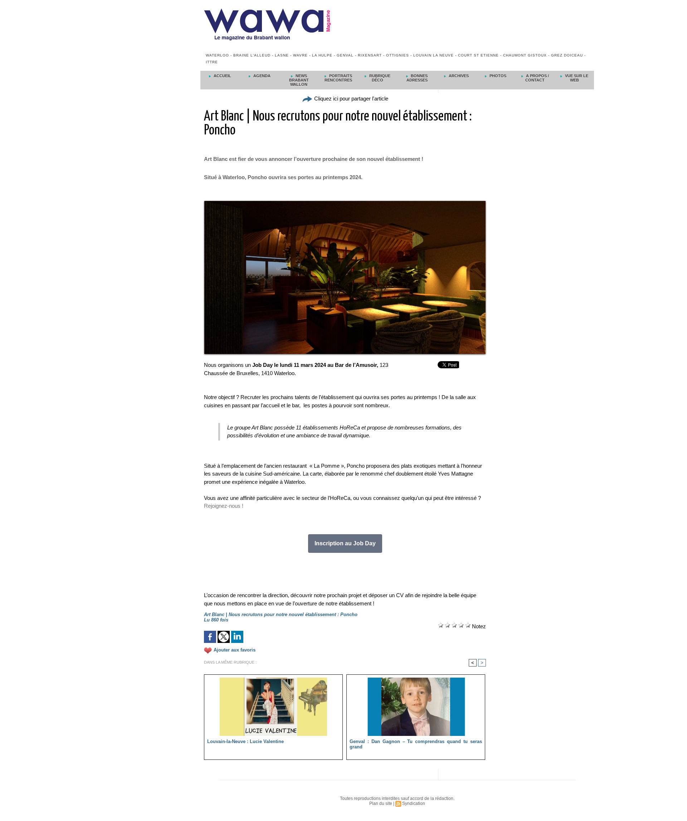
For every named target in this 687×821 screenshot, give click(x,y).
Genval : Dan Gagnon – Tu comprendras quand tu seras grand (416, 744)
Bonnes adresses (417, 78)
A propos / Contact (537, 78)
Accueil (222, 76)
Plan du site (380, 803)
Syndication (413, 803)
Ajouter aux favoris (234, 650)
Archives (458, 76)
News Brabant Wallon (299, 80)
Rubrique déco (379, 78)
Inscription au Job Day (345, 543)
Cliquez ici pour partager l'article (350, 98)
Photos (497, 76)
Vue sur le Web (576, 78)
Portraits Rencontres (338, 78)
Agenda (261, 76)
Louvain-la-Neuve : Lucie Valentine (245, 741)
